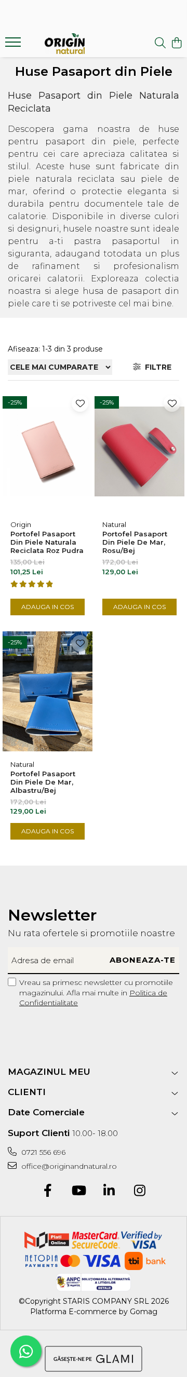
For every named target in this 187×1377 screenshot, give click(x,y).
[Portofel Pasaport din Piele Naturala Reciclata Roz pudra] (47, 451)
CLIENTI (27, 1092)
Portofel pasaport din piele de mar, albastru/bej (42, 782)
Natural (114, 524)
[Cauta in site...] (160, 43)
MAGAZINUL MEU (49, 1071)
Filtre (156, 367)
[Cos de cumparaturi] (176, 43)
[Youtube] (78, 1191)
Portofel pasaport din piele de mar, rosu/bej (134, 542)
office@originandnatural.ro (68, 1166)
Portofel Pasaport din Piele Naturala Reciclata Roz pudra (47, 542)
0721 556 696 (42, 1152)
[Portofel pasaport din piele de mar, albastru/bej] (47, 691)
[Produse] (14, 45)
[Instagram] (139, 1191)
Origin (20, 524)
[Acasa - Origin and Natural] (64, 43)
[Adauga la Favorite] (80, 403)
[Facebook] (47, 1191)
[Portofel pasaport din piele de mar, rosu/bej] (139, 451)
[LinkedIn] (109, 1191)
